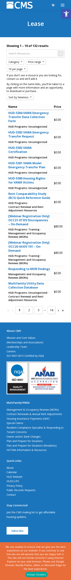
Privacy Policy (15, 485)
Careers (11, 351)
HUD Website (14, 476)
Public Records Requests (21, 490)
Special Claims (15, 423)
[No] (66, 561)
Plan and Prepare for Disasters (25, 441)
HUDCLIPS (13, 481)
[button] (66, 14)
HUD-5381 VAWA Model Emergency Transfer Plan (26, 165)
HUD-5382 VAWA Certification (20, 150)
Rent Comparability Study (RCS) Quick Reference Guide (29, 196)
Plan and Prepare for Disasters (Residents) (32, 445)
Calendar (12, 472)
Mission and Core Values (21, 337)
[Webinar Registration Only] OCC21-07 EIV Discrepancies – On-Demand (29, 220)
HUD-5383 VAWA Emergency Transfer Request (28, 134)
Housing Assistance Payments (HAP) (28, 418)
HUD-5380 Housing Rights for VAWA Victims (26, 180)
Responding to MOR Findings (29, 269)
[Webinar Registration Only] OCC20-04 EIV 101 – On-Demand (29, 247)
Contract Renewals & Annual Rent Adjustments (34, 414)
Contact (11, 494)
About (10, 467)
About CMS (14, 331)
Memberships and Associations (25, 342)
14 (51, 310)
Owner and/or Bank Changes (24, 436)
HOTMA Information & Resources (27, 450)
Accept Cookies (36, 574)
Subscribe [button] (17, 531)
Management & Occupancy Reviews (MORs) (33, 409)
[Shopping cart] (51, 5)
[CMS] (20, 5)
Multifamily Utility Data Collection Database (26, 285)
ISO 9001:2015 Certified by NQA (25, 355)
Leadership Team (17, 346)
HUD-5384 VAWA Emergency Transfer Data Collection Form (28, 117)
